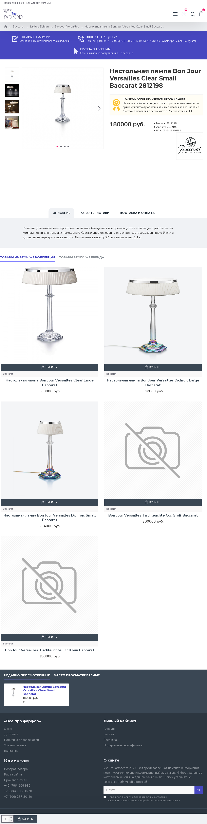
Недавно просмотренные (27, 675)
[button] (26, 108)
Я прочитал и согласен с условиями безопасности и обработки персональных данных (144, 798)
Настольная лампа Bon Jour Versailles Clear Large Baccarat (50, 382)
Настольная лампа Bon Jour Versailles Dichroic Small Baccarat (49, 517)
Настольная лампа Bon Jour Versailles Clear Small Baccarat (44, 690)
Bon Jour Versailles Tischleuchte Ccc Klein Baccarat (49, 650)
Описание (61, 213)
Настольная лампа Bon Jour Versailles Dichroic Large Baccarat (153, 382)
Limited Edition (39, 27)
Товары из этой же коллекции (27, 257)
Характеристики (94, 213)
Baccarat (18, 27)
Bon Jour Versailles (67, 27)
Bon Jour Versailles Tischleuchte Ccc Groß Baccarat (153, 515)
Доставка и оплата (137, 213)
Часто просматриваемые (77, 675)
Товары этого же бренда (81, 257)
